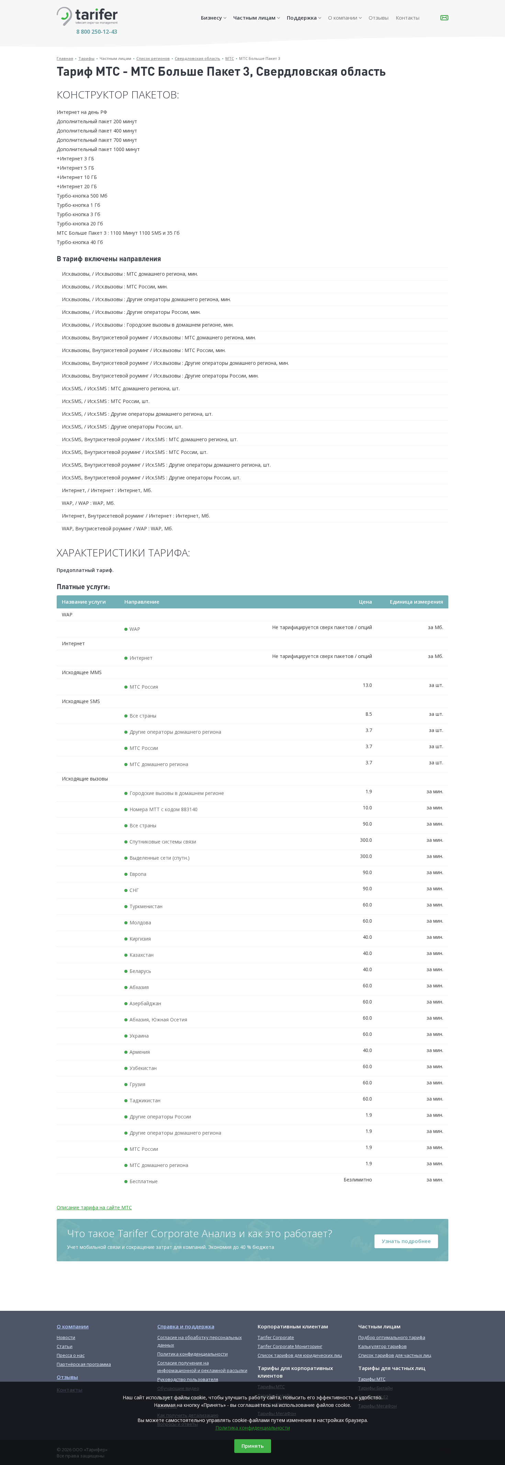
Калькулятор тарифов (382, 1346)
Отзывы (379, 17)
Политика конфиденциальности (252, 1427)
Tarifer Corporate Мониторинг (290, 1346)
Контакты (407, 17)
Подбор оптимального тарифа (391, 1337)
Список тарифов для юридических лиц (300, 1355)
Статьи (64, 1346)
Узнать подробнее (406, 1241)
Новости (66, 1337)
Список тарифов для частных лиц (394, 1355)
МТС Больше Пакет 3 (259, 58)
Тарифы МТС (371, 1379)
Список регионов (153, 58)
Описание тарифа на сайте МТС (94, 1207)
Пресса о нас (71, 1355)
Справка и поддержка (185, 1326)
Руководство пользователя (187, 1379)
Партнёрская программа (84, 1364)
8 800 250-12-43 (96, 31)
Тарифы (86, 58)
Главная (65, 58)
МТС (229, 58)
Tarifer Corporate (276, 1337)
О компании (342, 17)
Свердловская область (197, 58)
